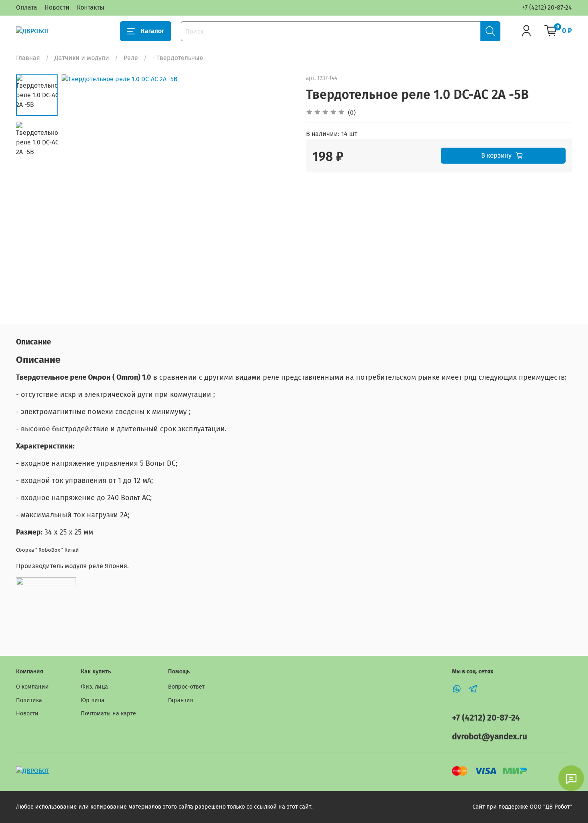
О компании (32, 686)
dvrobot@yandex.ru (489, 737)
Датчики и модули (81, 58)
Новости (57, 7)
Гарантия (180, 700)
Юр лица (92, 700)
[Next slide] (278, 190)
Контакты (90, 7)
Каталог (152, 31)
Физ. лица (94, 686)
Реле (131, 58)
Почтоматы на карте (108, 713)
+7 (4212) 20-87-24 (547, 7)
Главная (28, 58)
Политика (29, 700)
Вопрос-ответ (186, 686)
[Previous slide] (77, 190)
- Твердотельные (177, 58)
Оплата (26, 7)
